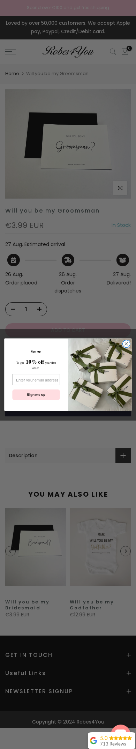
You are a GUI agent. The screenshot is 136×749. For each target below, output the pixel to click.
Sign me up (36, 394)
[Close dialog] (126, 343)
